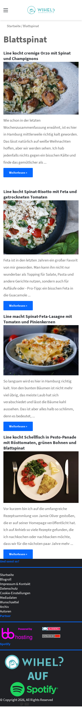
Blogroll (5, 579)
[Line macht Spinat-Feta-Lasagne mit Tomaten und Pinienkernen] (40, 350)
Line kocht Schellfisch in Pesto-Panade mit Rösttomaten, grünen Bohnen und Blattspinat (39, 442)
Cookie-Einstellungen (15, 593)
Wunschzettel (9, 602)
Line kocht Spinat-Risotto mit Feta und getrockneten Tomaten (40, 194)
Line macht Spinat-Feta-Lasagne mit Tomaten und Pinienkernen (37, 318)
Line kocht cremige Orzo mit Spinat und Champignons (37, 55)
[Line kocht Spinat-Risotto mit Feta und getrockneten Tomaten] (40, 227)
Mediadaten (8, 597)
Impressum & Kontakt (15, 583)
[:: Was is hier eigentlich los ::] (41, 10)
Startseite (13, 26)
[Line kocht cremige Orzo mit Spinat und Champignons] (40, 88)
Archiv (4, 606)
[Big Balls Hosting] (17, 640)
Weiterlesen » (18, 172)
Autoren (5, 611)
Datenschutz (9, 588)
